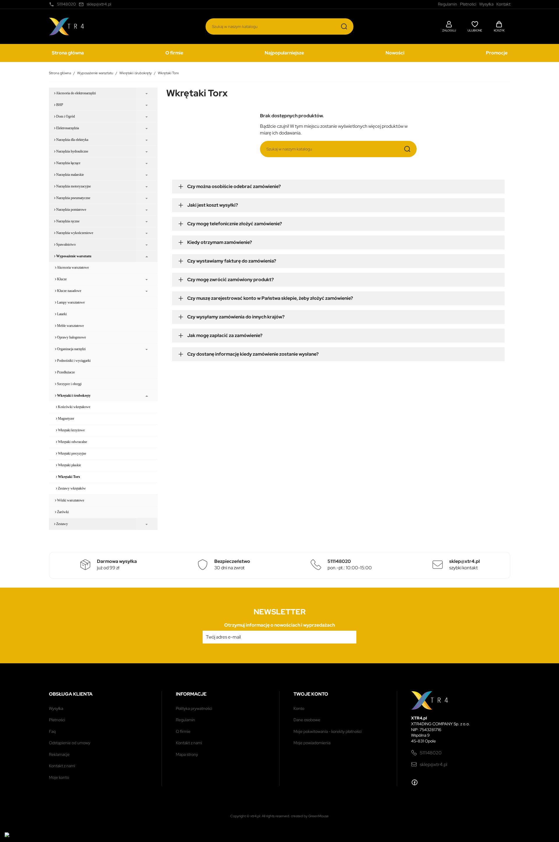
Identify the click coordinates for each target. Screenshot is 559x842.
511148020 (431, 753)
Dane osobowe (306, 719)
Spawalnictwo (65, 244)
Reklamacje (59, 754)
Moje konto (59, 777)
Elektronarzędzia (67, 128)
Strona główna (68, 53)
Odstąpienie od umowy (69, 742)
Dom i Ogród (65, 116)
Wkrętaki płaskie (69, 465)
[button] (449, 25)
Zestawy (61, 524)
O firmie (174, 53)
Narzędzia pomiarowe (70, 210)
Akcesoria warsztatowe (72, 267)
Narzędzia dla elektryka (71, 140)
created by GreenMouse (310, 816)
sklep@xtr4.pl (433, 764)
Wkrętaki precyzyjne (71, 453)
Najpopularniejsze (284, 53)
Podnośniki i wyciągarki (73, 361)
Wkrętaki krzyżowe (71, 430)
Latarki (61, 314)
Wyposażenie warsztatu (73, 256)
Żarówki (62, 512)
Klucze (61, 279)
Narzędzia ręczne (67, 221)
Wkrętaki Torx (68, 477)
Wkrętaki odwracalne (72, 442)
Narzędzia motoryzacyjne (73, 186)
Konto (298, 708)
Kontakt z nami (62, 765)
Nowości (394, 53)
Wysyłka (56, 708)
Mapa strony (187, 754)
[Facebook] (414, 782)
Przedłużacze (65, 372)
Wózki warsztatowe (70, 500)
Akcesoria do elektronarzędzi (75, 93)
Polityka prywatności (194, 708)
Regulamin (185, 719)
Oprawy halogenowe (71, 337)
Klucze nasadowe (68, 291)
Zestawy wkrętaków (71, 488)
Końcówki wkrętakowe (73, 407)
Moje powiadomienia (311, 742)
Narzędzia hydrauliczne (71, 151)
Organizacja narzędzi (71, 349)
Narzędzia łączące (67, 163)
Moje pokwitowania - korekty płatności (327, 731)
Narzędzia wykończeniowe (74, 233)
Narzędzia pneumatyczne (72, 198)
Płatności (57, 719)
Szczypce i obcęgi (69, 384)
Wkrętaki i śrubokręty (73, 395)
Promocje (496, 53)
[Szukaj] (344, 26)
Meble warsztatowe (70, 326)
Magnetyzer (65, 418)
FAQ (52, 731)
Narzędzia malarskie (69, 175)
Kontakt (503, 4)
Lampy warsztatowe (70, 302)
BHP (59, 105)
